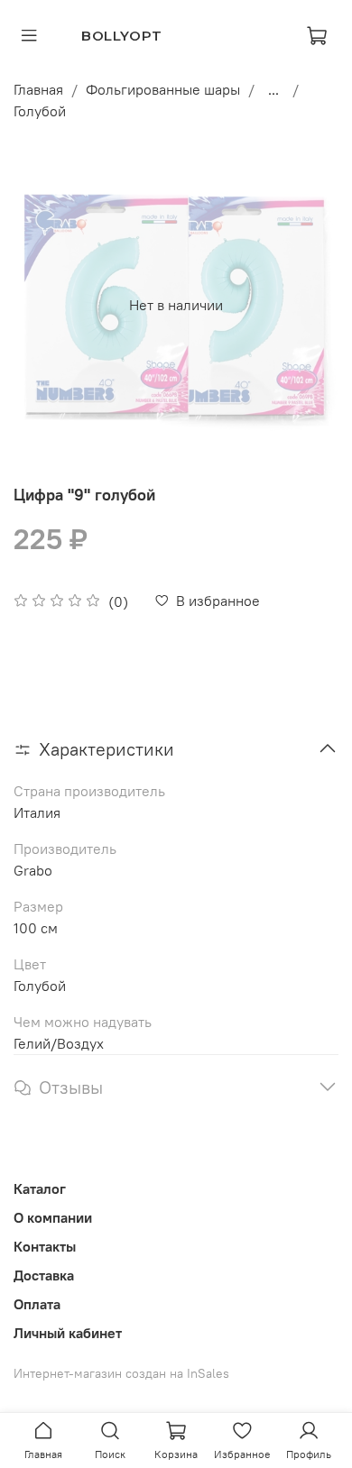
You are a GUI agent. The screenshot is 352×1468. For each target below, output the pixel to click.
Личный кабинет (68, 1333)
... (273, 89)
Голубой (40, 111)
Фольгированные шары (163, 89)
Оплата (37, 1304)
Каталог (40, 1188)
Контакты (45, 1246)
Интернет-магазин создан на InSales (121, 1373)
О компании (53, 1217)
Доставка (44, 1275)
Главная (38, 89)
